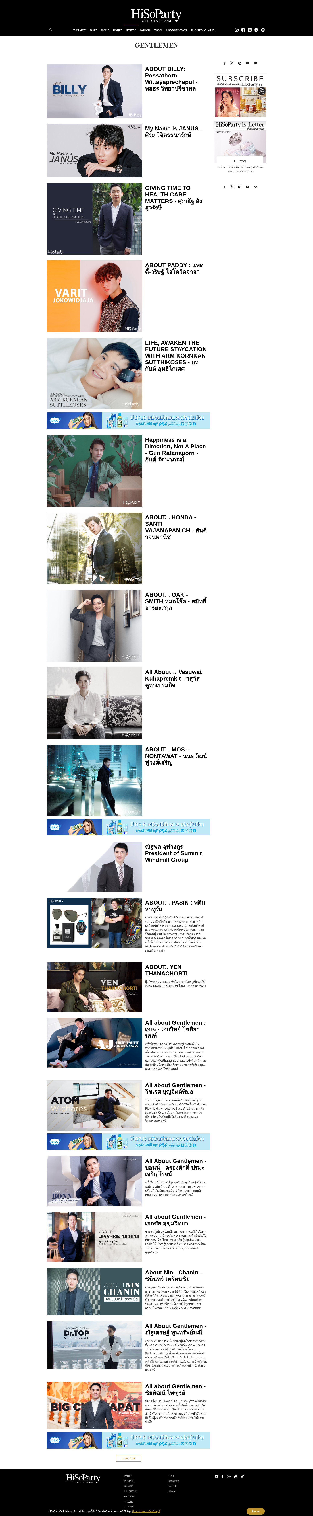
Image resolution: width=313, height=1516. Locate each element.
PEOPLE (105, 30)
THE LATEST (79, 30)
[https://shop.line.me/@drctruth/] (128, 420)
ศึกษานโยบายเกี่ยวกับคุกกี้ (146, 1511)
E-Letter (240, 161)
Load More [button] (128, 1458)
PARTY (93, 30)
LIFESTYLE (131, 30)
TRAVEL (158, 30)
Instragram (173, 1481)
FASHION (145, 30)
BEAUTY (117, 30)
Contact (172, 1486)
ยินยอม (256, 1511)
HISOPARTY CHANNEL (203, 30)
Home (171, 1475)
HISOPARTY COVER (176, 30)
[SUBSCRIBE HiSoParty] (240, 95)
